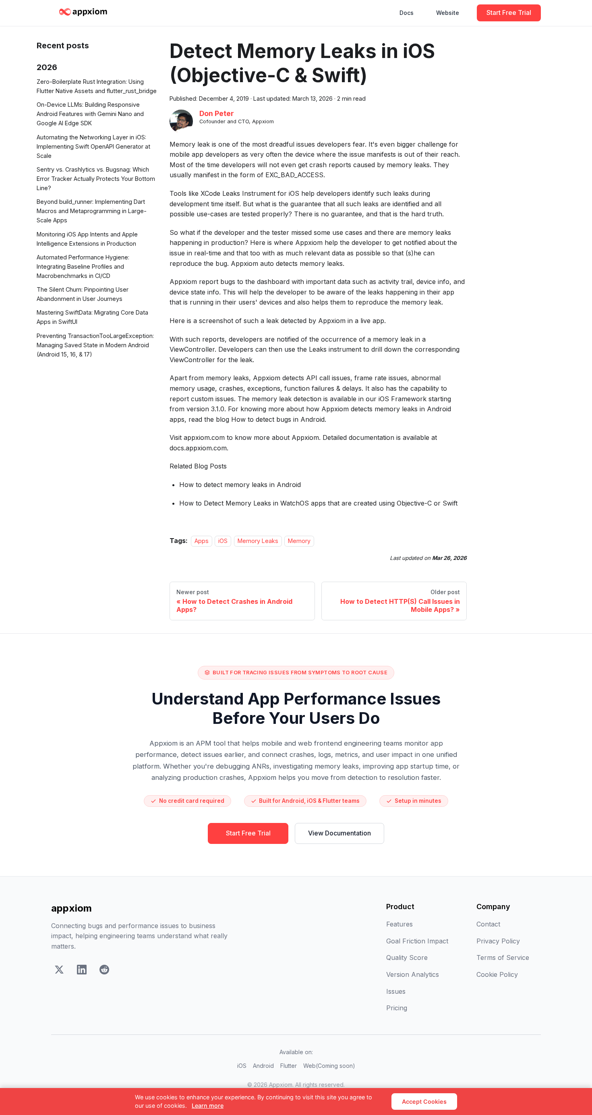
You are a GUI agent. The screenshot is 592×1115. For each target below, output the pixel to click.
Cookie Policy (497, 974)
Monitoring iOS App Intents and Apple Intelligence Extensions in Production (87, 238)
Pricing (396, 1008)
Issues (396, 991)
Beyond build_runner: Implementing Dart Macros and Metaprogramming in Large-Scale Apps (92, 211)
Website (447, 12)
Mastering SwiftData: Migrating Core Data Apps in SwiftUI (92, 317)
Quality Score (407, 957)
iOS (223, 540)
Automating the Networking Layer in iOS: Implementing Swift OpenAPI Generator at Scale (93, 146)
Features (399, 924)
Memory (299, 540)
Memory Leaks (258, 540)
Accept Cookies (424, 1101)
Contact (488, 924)
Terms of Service (502, 957)
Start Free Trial (508, 12)
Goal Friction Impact (417, 941)
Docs (406, 12)
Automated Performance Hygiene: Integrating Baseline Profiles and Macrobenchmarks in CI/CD (83, 266)
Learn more (208, 1105)
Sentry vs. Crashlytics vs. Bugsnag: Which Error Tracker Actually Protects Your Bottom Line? (96, 178)
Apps (202, 540)
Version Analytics (412, 974)
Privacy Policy (498, 941)
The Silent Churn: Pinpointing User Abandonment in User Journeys (82, 294)
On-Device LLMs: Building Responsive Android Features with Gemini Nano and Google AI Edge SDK (90, 113)
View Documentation (339, 833)
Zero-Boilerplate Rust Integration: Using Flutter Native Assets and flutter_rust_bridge (97, 86)
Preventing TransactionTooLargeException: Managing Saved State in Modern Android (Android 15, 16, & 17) (95, 345)
